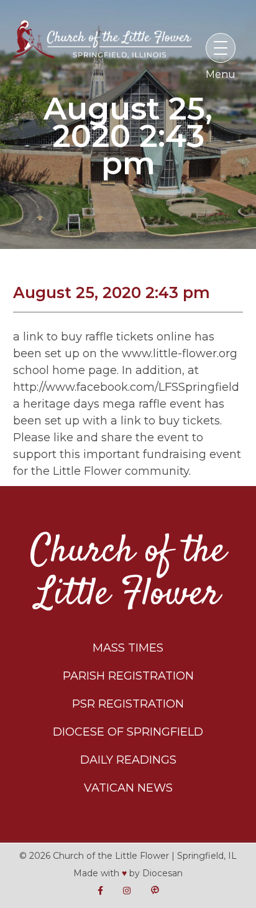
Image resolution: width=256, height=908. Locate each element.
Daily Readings (128, 760)
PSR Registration (128, 704)
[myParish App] (154, 890)
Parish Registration (128, 676)
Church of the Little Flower (128, 573)
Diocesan (162, 873)
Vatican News (128, 788)
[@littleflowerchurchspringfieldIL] (100, 890)
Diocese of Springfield (128, 732)
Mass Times (128, 648)
